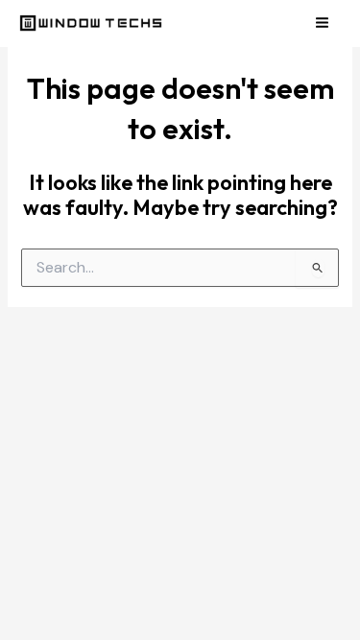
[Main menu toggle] (322, 22)
